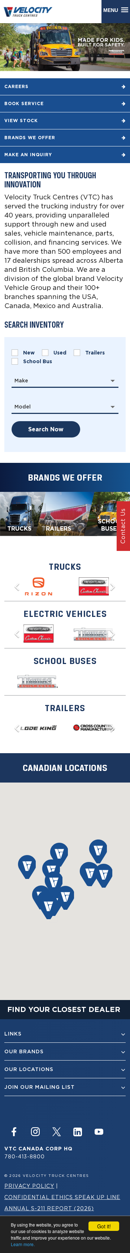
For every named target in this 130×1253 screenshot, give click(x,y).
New (29, 352)
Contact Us (122, 526)
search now (46, 429)
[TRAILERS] (64, 513)
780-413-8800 (24, 1156)
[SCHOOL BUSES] (107, 513)
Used (59, 352)
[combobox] (65, 380)
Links (13, 1033)
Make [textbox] (21, 380)
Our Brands (24, 1051)
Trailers (95, 352)
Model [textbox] (22, 406)
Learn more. (23, 1244)
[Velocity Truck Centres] (31, 11)
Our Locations (28, 1069)
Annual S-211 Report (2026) (49, 1208)
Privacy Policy (29, 1186)
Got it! (104, 1226)
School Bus (37, 361)
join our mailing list (39, 1087)
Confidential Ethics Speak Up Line (62, 1197)
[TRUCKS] (23, 513)
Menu (112, 10)
